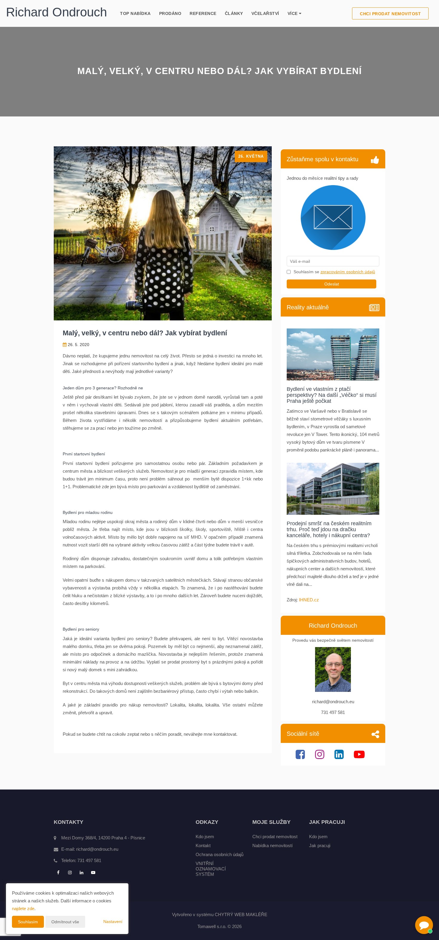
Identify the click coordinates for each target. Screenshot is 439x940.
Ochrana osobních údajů (219, 854)
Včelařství (265, 13)
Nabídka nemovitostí (272, 845)
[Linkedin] (339, 757)
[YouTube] (360, 757)
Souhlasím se (307, 271)
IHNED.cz (309, 599)
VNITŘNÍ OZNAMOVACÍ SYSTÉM (211, 869)
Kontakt (203, 845)
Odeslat (331, 284)
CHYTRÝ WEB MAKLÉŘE (241, 914)
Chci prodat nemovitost (390, 13)
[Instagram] (320, 757)
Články (234, 13)
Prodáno (170, 13)
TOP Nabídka (135, 13)
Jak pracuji (319, 845)
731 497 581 (89, 860)
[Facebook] (301, 757)
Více (293, 13)
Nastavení (112, 921)
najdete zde (23, 908)
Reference (203, 13)
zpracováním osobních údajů (347, 271)
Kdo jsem (205, 836)
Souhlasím (28, 921)
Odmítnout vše (65, 921)
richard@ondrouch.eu (97, 849)
